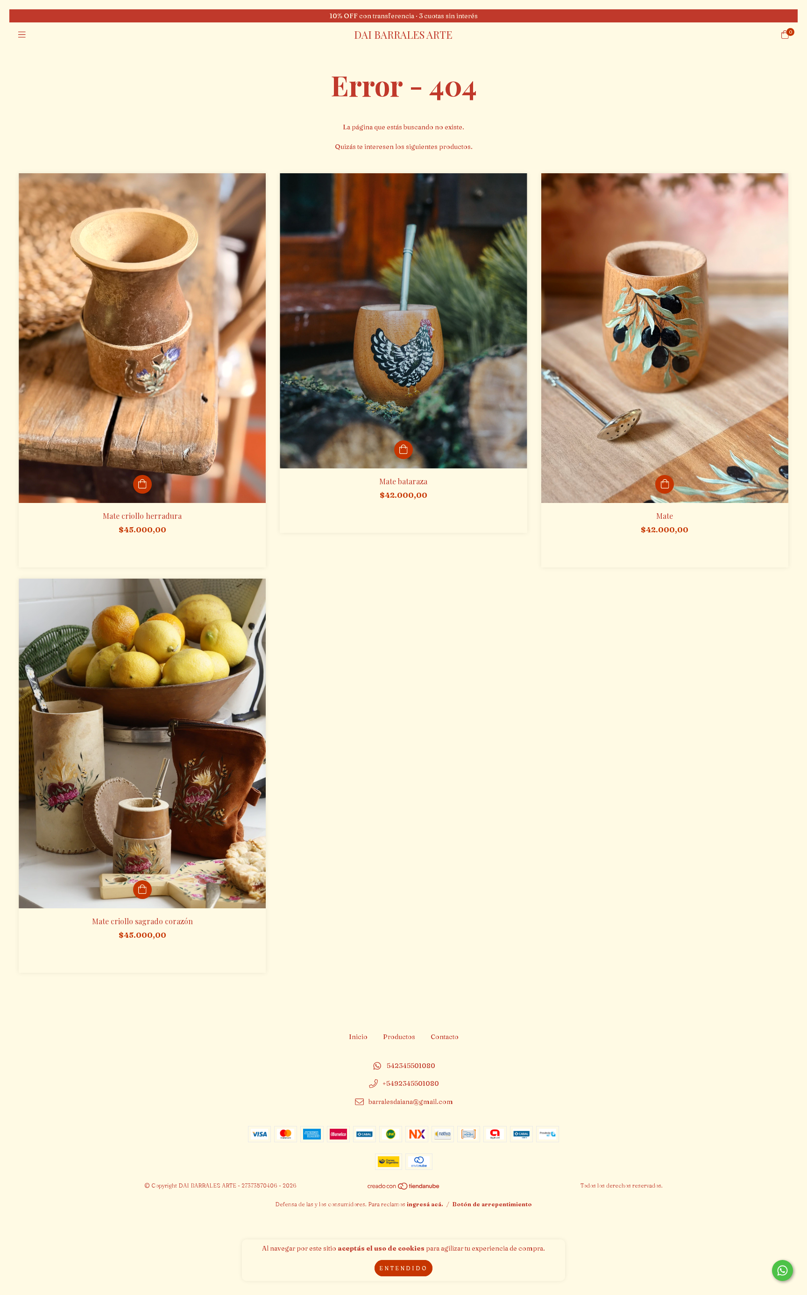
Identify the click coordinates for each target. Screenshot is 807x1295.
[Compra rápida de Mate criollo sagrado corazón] (142, 889)
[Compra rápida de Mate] (664, 484)
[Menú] (22, 34)
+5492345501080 (410, 1084)
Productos (399, 1037)
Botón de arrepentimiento (492, 1204)
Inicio (358, 1037)
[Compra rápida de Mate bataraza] (403, 449)
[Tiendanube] (404, 1187)
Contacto (445, 1037)
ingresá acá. (425, 1204)
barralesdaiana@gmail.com (410, 1101)
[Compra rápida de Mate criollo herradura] (142, 484)
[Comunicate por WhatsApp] (782, 1270)
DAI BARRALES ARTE (403, 35)
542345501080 (411, 1065)
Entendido (403, 1268)
